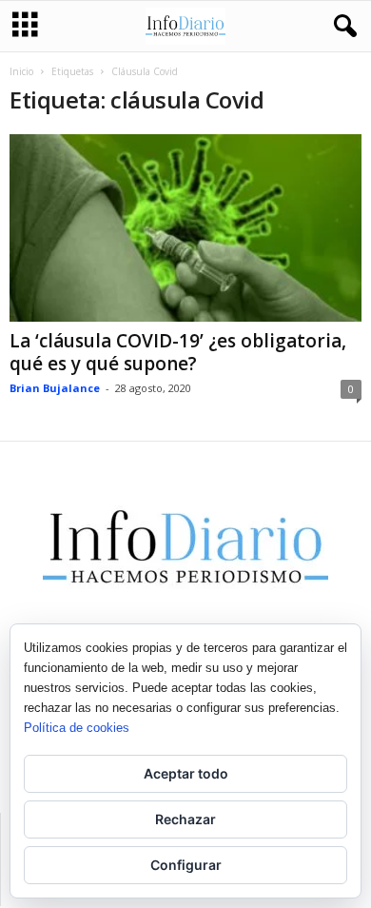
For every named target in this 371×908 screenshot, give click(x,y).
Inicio (21, 71)
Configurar (186, 865)
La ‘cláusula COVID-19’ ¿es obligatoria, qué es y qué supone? (178, 352)
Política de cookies (76, 727)
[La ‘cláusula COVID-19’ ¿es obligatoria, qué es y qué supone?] (185, 228)
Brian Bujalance (55, 388)
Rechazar (185, 819)
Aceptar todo (186, 773)
